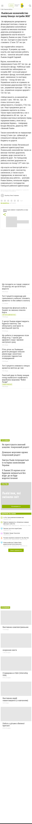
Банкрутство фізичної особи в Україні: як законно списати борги (14, 310)
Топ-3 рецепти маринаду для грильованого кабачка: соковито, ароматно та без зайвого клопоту (16, 298)
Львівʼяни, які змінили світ (11, 495)
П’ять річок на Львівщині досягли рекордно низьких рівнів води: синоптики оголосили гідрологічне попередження (13, 353)
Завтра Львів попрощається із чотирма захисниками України (15, 463)
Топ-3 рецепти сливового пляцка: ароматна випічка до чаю (16, 367)
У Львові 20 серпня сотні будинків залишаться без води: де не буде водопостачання (14, 474)
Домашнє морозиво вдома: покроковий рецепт (15, 453)
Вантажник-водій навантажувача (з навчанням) (15, 699)
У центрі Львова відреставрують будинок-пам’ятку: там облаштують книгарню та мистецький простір (15, 324)
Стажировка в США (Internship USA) (15, 674)
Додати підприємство (16, 550)
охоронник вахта (10, 650)
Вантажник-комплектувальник (15, 627)
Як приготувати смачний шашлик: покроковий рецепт (15, 445)
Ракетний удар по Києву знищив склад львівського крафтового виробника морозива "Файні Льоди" (15, 378)
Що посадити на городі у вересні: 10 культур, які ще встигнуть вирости (16, 286)
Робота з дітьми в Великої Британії (13, 724)
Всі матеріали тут (16, 506)
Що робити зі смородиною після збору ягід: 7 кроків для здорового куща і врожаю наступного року (15, 338)
